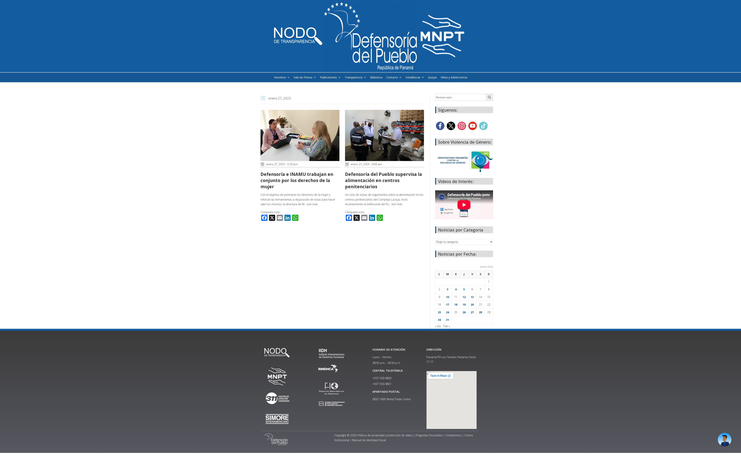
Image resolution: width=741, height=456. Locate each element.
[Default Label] (472, 125)
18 (455, 304)
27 (472, 312)
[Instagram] (462, 125)
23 (439, 312)
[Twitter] (451, 125)
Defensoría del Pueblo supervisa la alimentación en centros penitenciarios (383, 180)
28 (480, 312)
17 (447, 304)
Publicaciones (328, 77)
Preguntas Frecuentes (429, 435)
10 (447, 297)
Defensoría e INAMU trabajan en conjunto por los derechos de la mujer (297, 180)
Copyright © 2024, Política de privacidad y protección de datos (373, 435)
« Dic (438, 326)
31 (447, 320)
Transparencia (353, 77)
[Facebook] (440, 125)
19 (464, 304)
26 (464, 312)
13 (472, 297)
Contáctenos (453, 435)
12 (464, 297)
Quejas (432, 77)
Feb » (446, 326)
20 (472, 304)
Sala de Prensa (303, 77)
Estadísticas (413, 77)
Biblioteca (376, 77)
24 (447, 312)
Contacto (392, 77)
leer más (312, 204)
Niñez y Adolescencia (454, 77)
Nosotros (280, 77)
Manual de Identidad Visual (369, 440)
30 (439, 320)
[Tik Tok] (483, 125)
